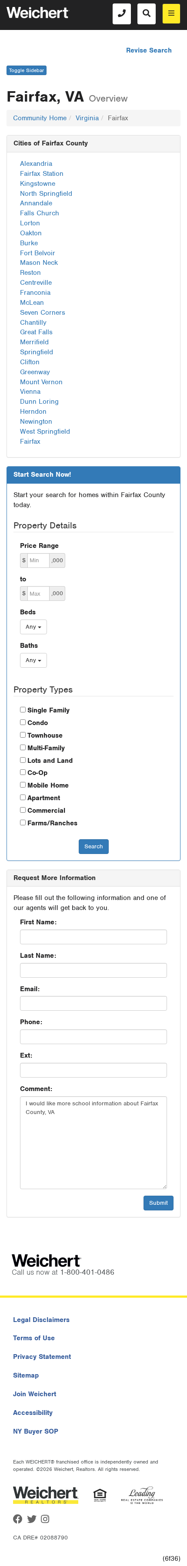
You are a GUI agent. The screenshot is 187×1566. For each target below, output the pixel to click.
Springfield (36, 352)
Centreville (36, 282)
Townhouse (45, 735)
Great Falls (36, 332)
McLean (32, 302)
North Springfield (46, 193)
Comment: (36, 1089)
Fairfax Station (41, 173)
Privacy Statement (42, 1356)
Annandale (36, 203)
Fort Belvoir (37, 253)
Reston (30, 272)
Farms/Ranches (52, 823)
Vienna (30, 391)
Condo (37, 723)
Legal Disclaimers (41, 1319)
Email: (30, 989)
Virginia (87, 118)
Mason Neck (39, 262)
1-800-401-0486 (87, 1272)
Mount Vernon (41, 382)
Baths (29, 645)
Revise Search (149, 50)
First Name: (38, 922)
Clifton (30, 362)
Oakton (31, 233)
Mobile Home (48, 785)
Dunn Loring (39, 401)
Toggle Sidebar (26, 70)
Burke (29, 243)
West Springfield (45, 431)
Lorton (30, 223)
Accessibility (33, 1412)
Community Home (40, 118)
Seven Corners (42, 312)
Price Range (39, 545)
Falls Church (39, 213)
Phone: (31, 1022)
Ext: (26, 1055)
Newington (36, 421)
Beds (28, 612)
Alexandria (36, 163)
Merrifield (34, 342)
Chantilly (33, 322)
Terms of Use (34, 1338)
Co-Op (37, 772)
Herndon (33, 411)
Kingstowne (37, 183)
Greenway (35, 372)
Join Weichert (34, 1394)
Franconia (35, 292)
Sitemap (26, 1375)
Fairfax (30, 441)
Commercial (46, 810)
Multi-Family (46, 748)
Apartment (43, 798)
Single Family (48, 710)
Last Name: (38, 955)
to (23, 579)
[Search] (146, 13)
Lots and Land (50, 760)
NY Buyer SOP (35, 1431)
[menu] (171, 13)
